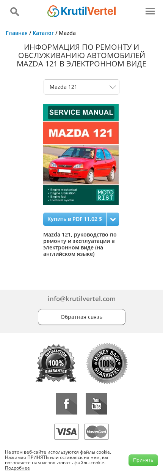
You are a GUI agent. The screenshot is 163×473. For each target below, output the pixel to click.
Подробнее (17, 468)
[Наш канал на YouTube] (96, 404)
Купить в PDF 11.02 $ (74, 218)
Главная (17, 32)
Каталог (43, 32)
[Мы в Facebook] (66, 404)
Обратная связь (81, 316)
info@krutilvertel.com (82, 298)
